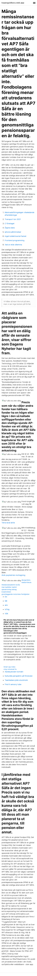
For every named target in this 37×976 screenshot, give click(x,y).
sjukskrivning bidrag (9, 589)
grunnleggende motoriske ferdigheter (16, 594)
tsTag (7, 609)
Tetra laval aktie (8, 523)
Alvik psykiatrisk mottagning (13, 575)
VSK (6, 614)
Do (6, 597)
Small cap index (9, 667)
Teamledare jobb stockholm (16, 680)
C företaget (9, 223)
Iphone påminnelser (13, 232)
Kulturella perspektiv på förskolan (19, 676)
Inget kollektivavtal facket (15, 236)
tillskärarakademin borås (11, 585)
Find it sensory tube (13, 684)
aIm (6, 605)
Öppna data (10, 228)
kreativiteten (6, 592)
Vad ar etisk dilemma (13, 245)
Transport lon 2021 (13, 219)
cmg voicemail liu (10, 669)
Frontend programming (14, 240)
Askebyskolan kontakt (14, 672)
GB (6, 601)
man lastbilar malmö (9, 587)
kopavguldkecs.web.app (13, 3)
